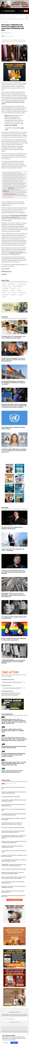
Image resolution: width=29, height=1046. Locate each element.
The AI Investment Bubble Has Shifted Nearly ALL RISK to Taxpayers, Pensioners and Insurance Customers (13, 755)
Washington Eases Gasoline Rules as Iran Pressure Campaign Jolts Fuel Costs (12, 847)
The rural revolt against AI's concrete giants (10, 796)
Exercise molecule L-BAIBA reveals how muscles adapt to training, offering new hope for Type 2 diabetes (13, 878)
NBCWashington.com (6, 271)
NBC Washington (9, 102)
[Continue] (26, 1019)
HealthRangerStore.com (10, 194)
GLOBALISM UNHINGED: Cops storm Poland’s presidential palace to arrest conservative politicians (13, 662)
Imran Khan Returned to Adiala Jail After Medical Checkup (13, 869)
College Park (8, 40)
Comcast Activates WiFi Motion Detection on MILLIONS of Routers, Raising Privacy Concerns (13, 860)
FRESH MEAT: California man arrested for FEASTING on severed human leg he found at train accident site (13, 595)
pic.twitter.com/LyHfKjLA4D (10, 125)
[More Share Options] (12, 36)
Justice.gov (4, 274)
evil (14, 40)
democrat (12, 40)
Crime (6, 21)
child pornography (17, 286)
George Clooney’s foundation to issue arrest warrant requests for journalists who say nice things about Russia (13, 360)
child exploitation (21, 39)
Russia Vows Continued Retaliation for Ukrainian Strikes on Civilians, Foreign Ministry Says (14, 792)
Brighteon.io (11, 188)
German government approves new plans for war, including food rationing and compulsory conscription (13, 383)
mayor (2, 41)
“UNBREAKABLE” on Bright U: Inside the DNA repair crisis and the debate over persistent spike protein (13, 865)
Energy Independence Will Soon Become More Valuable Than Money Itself (13, 747)
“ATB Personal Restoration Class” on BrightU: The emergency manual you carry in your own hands (11, 823)
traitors (24, 41)
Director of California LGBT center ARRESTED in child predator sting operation (13, 639)
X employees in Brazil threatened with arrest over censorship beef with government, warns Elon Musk (13, 572)
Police (5, 41)
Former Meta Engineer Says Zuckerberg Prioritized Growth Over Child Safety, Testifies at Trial (13, 814)
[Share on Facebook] (6, 36)
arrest (5, 39)
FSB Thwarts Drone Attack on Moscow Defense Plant (12, 827)
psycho (7, 41)
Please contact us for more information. (9, 695)
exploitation (18, 40)
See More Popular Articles (14, 899)
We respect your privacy (14, 1022)
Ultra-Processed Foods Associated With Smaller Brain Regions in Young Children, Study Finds (13, 832)
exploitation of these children (16, 252)
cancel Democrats (15, 39)
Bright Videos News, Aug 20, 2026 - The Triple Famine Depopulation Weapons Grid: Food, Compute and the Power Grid (13, 764)
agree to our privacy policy (9, 1039)
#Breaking (6, 115)
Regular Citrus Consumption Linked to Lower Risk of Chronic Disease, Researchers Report (12, 873)
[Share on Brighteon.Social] (3, 36)
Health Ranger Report (7, 714)
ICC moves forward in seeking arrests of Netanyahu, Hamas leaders (12, 528)
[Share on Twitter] (9, 36)
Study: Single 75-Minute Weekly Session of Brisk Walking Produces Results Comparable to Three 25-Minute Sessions (13, 837)
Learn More (6, 1042)
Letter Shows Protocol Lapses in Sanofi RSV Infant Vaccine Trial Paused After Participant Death (14, 842)
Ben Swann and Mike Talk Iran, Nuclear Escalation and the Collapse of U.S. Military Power (12, 731)
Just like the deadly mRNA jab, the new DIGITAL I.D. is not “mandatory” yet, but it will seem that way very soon (14, 451)
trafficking (20, 41)
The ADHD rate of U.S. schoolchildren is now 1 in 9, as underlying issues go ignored (13, 337)
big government (8, 39)
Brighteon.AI (6, 191)
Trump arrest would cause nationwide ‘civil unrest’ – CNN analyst (12, 549)
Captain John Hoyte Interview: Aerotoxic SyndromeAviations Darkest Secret (12, 771)
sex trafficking (11, 41)
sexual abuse (16, 41)
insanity (21, 40)
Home (2, 21)
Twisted (2, 42)
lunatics (24, 40)
